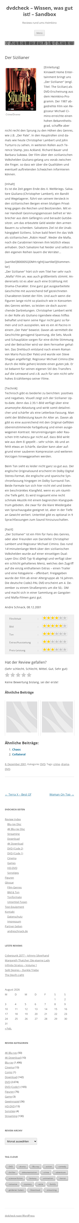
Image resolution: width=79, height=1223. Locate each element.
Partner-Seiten (13, 926)
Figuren (9, 877)
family (53, 1184)
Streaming (13, 834)
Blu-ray (9, 1062)
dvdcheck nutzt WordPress (20, 1215)
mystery (28, 1184)
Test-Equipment (14, 907)
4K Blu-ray (11, 1053)
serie (40, 1184)
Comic (8, 1072)
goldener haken (16, 1190)
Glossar (9, 882)
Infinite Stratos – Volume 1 (21, 965)
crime (56, 764)
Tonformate (14, 897)
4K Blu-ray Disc (16, 829)
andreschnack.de (17, 931)
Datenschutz (14, 916)
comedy (62, 1166)
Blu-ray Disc (14, 824)
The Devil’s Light (14, 975)
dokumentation (29, 1172)
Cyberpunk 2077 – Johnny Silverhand (27, 955)
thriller (12, 1172)
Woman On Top (61, 794)
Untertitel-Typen (17, 902)
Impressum (14, 921)
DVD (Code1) (12, 1087)
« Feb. (8, 1028)
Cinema (11, 858)
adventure (61, 1172)
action (49, 1166)
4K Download (15, 843)
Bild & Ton (13, 892)
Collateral (19, 754)
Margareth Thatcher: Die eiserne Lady (27, 960)
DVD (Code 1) (15, 853)
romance (13, 1184)
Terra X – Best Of (18, 794)
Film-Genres (14, 887)
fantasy (32, 1178)
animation (48, 1178)
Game (8, 1096)
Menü (39, 32)
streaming (52, 1190)
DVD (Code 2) (15, 848)
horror (63, 1178)
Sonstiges (13, 873)
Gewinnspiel (12, 1101)
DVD (42, 764)
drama (65, 764)
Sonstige (10, 1111)
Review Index (13, 819)
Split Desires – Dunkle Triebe (22, 970)
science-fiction (16, 1178)
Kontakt (10, 912)
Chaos (16, 749)
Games (11, 863)
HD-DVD (12, 868)
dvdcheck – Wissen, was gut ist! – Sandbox (39, 11)
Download (13, 839)
